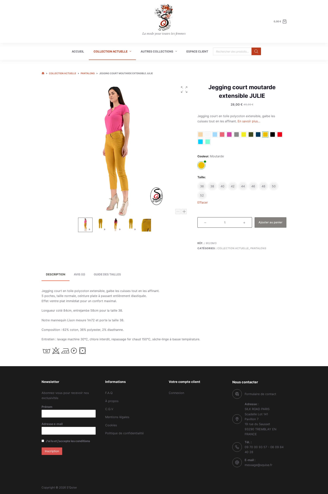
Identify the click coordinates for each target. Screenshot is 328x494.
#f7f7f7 (207, 134)
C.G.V (109, 409)
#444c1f (251, 134)
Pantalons (258, 248)
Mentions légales (117, 417)
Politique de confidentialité (124, 433)
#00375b (258, 134)
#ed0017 (280, 134)
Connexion (176, 393)
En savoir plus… (249, 121)
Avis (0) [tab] (79, 274)
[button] (184, 89)
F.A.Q (109, 393)
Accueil (78, 51)
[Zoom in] (184, 211)
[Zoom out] (178, 211)
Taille (201, 177)
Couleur (202, 156)
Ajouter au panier (270, 222)
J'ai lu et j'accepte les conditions (68, 441)
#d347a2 (229, 134)
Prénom (47, 407)
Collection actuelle (111, 51)
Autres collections (157, 51)
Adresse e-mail (52, 424)
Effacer (202, 202)
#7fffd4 (207, 141)
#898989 (236, 134)
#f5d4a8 (200, 134)
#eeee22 (243, 134)
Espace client (197, 51)
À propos (111, 401)
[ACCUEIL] (43, 73)
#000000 (272, 134)
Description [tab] (55, 274)
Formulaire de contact (260, 394)
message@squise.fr (258, 465)
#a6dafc (215, 134)
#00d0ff (200, 141)
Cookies (111, 425)
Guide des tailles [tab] (107, 274)
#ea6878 (222, 134)
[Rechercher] (256, 51)
